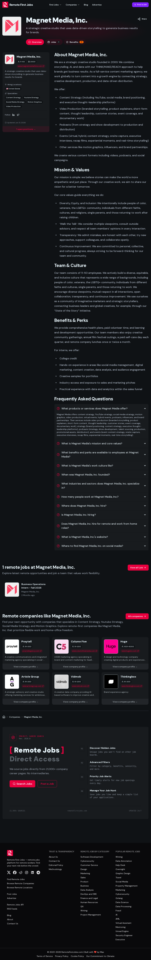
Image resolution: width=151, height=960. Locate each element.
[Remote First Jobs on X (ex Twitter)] (9, 872)
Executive (120, 939)
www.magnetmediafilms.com (30, 66)
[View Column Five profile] (75, 653)
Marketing (85, 873)
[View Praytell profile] (26, 653)
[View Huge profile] (125, 653)
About (10, 919)
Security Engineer (124, 935)
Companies (14, 717)
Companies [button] (71, 4)
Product (84, 881)
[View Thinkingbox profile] (125, 688)
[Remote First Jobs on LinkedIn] (32, 872)
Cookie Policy (77, 956)
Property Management (127, 885)
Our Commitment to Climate (100, 956)
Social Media (122, 881)
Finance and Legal (89, 898)
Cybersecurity (87, 861)
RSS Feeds (12, 908)
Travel (118, 877)
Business (85, 885)
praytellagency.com (31, 651)
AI (116, 914)
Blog (86, 4)
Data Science (122, 902)
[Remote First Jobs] (3, 716)
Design (84, 869)
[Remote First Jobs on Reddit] (20, 872)
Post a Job (142, 4)
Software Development (92, 857)
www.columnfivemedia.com (83, 651)
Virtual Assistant (123, 923)
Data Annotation (124, 861)
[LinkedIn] (13, 115)
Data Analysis (87, 890)
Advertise (97, 4)
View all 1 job (136, 567)
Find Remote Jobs (16, 879)
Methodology (55, 869)
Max (102, 952)
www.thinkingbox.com (131, 686)
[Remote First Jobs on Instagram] (26, 872)
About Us (53, 857)
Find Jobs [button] (54, 4)
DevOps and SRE (89, 894)
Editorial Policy (56, 865)
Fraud (118, 910)
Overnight (120, 869)
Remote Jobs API (15, 904)
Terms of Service (45, 956)
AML (118, 918)
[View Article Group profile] (26, 688)
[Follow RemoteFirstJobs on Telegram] (38, 872)
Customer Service (89, 865)
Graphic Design (123, 873)
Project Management (91, 914)
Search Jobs (24, 784)
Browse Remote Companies (20, 883)
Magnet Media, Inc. (33, 717)
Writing (84, 910)
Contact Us (12, 923)
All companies (135, 616)
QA (82, 906)
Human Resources (89, 902)
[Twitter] (18, 115)
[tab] (35, 42)
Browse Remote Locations (20, 887)
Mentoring (120, 927)
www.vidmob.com (79, 686)
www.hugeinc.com (129, 651)
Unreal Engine (122, 931)
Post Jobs (12, 894)
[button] (142, 19)
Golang (119, 898)
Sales (83, 877)
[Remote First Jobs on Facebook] (15, 872)
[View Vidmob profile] (75, 688)
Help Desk (120, 865)
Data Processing (123, 906)
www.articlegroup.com (32, 686)
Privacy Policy (61, 956)
